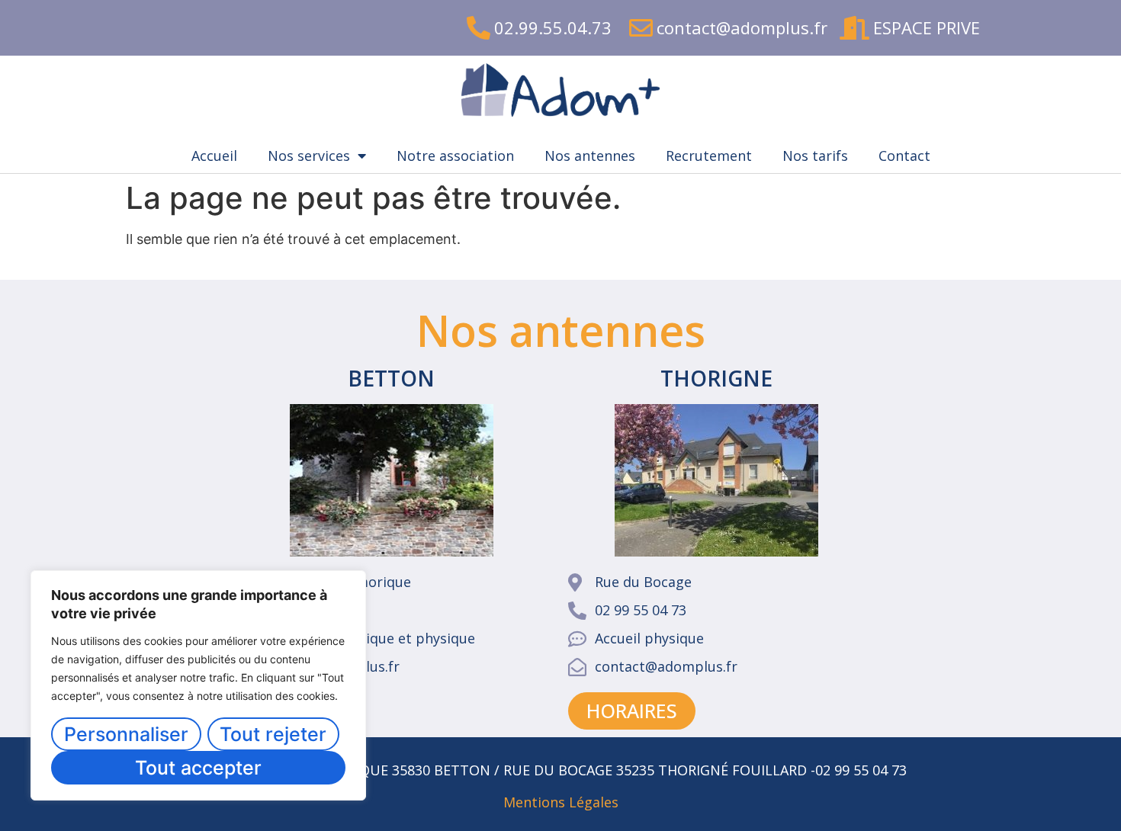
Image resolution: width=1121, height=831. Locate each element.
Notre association (455, 155)
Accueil (214, 155)
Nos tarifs (815, 155)
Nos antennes (589, 155)
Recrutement (709, 155)
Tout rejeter (273, 734)
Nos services (309, 155)
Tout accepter (198, 767)
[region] (198, 685)
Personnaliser (126, 734)
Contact (904, 155)
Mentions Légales (560, 802)
